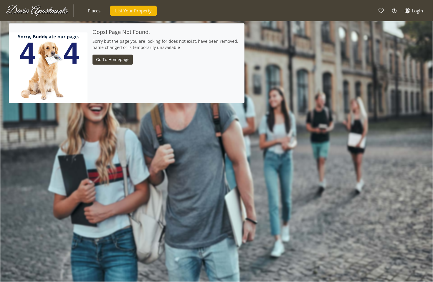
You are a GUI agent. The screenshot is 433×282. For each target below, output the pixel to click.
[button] (94, 11)
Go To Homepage (113, 59)
